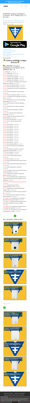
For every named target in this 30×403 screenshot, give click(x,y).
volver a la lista (6, 303)
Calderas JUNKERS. (7, 52)
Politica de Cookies (8, 393)
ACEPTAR (15, 402)
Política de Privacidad (19, 393)
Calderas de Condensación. (9, 51)
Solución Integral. (7, 49)
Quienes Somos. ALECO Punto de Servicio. (14, 395)
